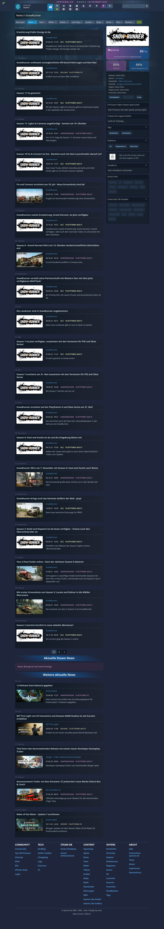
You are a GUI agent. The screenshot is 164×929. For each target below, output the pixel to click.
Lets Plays (77, 22)
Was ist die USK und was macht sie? (132, 155)
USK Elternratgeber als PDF (129, 158)
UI (39, 870)
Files (119, 22)
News (32, 22)
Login (17, 874)
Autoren (110, 882)
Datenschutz (135, 872)
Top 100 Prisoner (23, 853)
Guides (89, 22)
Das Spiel (20, 22)
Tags (108, 895)
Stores (109, 870)
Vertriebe (110, 853)
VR (107, 874)
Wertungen (88, 891)
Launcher (110, 878)
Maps (100, 22)
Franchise (110, 886)
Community (20, 849)
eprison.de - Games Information (82, 2)
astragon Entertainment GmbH (129, 84)
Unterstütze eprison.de (135, 854)
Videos (64, 22)
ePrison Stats (21, 870)
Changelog (43, 857)
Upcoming (88, 849)
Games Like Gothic (92, 899)
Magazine (110, 865)
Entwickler (111, 849)
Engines (110, 857)
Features (42, 865)
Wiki (139, 22)
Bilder (52, 22)
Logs (40, 861)
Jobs (131, 849)
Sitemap (19, 857)
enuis (99, 910)
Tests (42, 22)
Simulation (119, 78)
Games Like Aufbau (92, 903)
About (132, 864)
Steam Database (68, 849)
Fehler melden (45, 853)
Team (131, 860)
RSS (16, 865)
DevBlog (42, 849)
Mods (109, 22)
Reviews (129, 22)
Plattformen (112, 861)
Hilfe (17, 861)
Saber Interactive (125, 81)
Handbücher (112, 891)
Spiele (86, 853)
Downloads (88, 886)
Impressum (134, 868)
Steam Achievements (67, 854)
